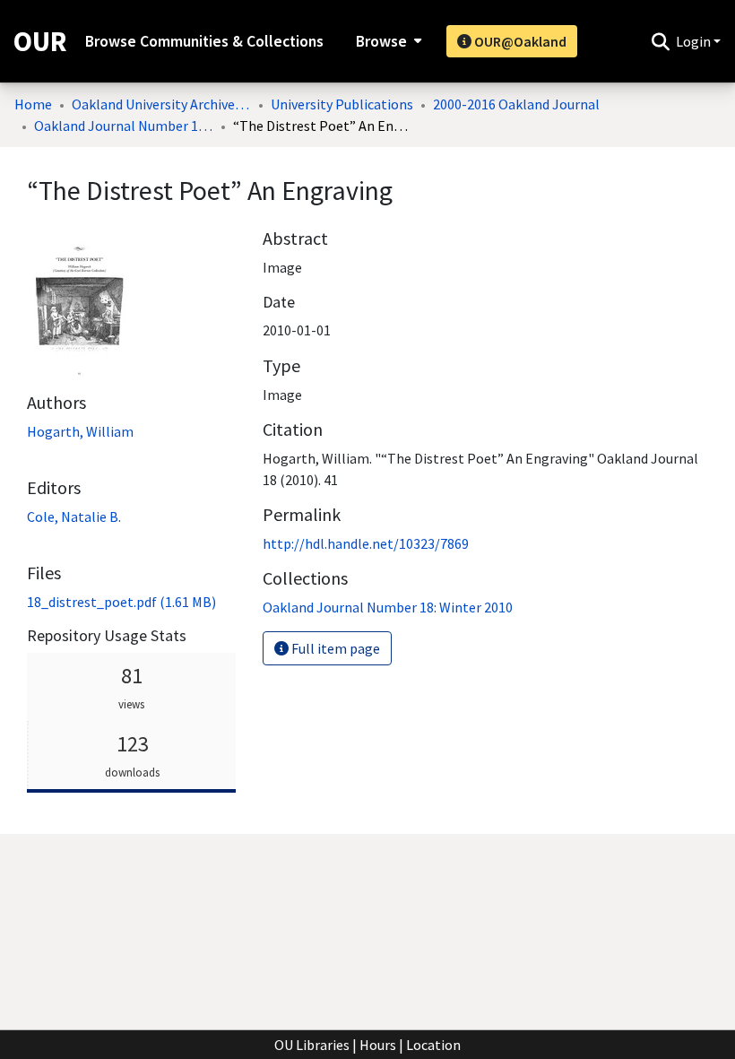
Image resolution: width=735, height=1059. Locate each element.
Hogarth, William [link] (80, 431)
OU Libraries (312, 1045)
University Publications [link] (342, 104)
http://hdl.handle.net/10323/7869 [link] (366, 543)
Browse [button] (381, 41)
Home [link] (33, 104)
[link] (121, 602)
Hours (377, 1045)
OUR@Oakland (518, 41)
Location (433, 1045)
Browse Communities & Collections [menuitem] (204, 41)
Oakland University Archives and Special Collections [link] (161, 104)
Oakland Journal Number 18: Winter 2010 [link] (123, 126)
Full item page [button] (334, 648)
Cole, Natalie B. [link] (74, 516)
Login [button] (694, 41)
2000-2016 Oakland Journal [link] (516, 104)
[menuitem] (387, 41)
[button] (660, 41)
